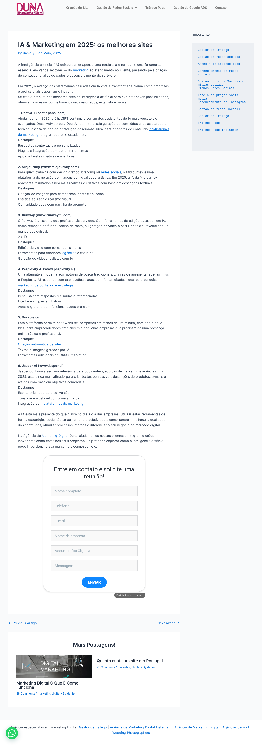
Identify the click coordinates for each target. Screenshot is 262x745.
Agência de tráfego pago (219, 64)
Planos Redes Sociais (216, 88)
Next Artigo (168, 623)
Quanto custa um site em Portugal (130, 660)
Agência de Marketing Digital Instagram (140, 727)
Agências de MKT (236, 727)
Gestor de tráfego (213, 50)
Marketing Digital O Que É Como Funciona (47, 685)
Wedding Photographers (131, 732)
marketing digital (49, 693)
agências (69, 253)
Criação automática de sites (40, 344)
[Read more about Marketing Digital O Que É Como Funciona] (54, 666)
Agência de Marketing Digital (196, 727)
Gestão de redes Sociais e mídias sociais (222, 83)
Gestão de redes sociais (219, 57)
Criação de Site (77, 8)
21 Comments (106, 667)
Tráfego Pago (155, 8)
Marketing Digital (55, 436)
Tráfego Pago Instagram (218, 130)
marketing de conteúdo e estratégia (46, 285)
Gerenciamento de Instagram (222, 102)
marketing (81, 70)
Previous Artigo (23, 623)
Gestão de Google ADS (190, 8)
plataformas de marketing (63, 403)
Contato (221, 8)
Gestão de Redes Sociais (115, 8)
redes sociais (111, 172)
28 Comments (25, 693)
